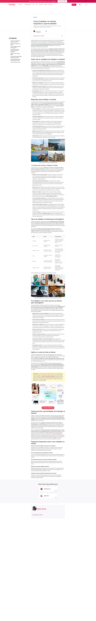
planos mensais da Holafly (48, 205)
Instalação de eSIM (28, 4)
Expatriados (35, 17)
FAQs (33, 4)
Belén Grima (41, 509)
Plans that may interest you (15, 62)
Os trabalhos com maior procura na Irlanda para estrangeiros (14, 50)
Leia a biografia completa (37, 514)
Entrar (74, 4)
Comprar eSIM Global (48, 407)
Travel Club (41, 4)
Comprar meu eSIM (62, 1)
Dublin (51, 93)
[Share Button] (62, 36)
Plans (36, 4)
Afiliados (45, 4)
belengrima (38, 32)
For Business (50, 4)
